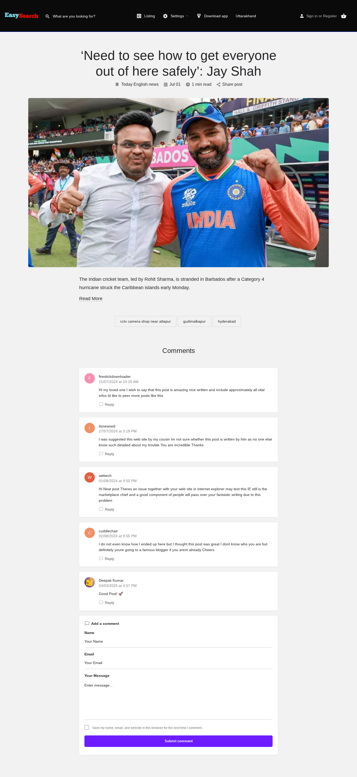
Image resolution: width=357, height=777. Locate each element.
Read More (90, 298)
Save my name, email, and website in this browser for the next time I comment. (147, 727)
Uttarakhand (246, 16)
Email (89, 654)
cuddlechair (108, 531)
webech (105, 475)
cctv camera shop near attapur (145, 321)
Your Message (97, 675)
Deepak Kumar (111, 580)
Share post (232, 84)
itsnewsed (107, 426)
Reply (109, 404)
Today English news (140, 84)
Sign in (312, 16)
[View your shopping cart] (344, 16)
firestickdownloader (115, 376)
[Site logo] (22, 16)
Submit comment (179, 741)
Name (89, 633)
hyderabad (227, 321)
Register (330, 16)
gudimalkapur (194, 321)
